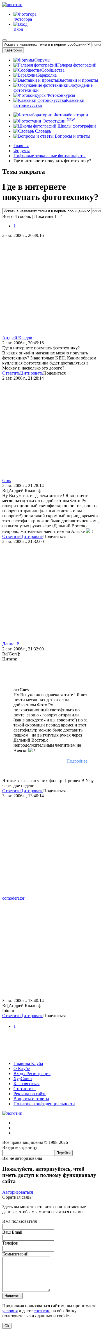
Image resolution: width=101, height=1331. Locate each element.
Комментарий (15, 1254)
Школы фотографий (76, 126)
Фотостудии (58, 121)
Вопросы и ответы (72, 136)
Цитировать (31, 373)
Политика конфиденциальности (44, 1103)
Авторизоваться (17, 1192)
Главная (21, 145)
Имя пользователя (19, 1221)
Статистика (24, 1088)
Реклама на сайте (29, 1093)
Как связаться (26, 1083)
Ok (6, 1326)
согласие (42, 1310)
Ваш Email (12, 1232)
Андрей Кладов (17, 337)
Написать (12, 1296)
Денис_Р (10, 643)
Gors (6, 480)
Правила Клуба (28, 1063)
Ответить (11, 373)
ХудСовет (22, 1078)
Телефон (10, 1243)
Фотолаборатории (70, 114)
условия (10, 1310)
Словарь (42, 131)
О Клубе (21, 1068)
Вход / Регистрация (31, 1073)
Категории (13, 50)
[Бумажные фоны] (50, 1054)
